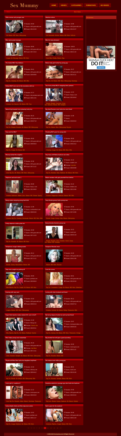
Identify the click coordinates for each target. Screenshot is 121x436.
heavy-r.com (73, 94)
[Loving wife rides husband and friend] (54, 295)
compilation (54, 287)
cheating (13, 81)
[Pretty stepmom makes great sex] (14, 227)
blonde (48, 103)
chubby (54, 58)
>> (60, 428)
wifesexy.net (33, 369)
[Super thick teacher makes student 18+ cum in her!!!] (14, 318)
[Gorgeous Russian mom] (54, 250)
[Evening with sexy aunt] (14, 295)
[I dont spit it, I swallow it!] (14, 386)
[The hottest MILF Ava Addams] (14, 66)
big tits (8, 81)
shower (35, 195)
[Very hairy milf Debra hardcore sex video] (54, 158)
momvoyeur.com (74, 347)
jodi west (34, 348)
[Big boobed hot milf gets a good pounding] (54, 341)
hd (7, 35)
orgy (63, 58)
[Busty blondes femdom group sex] (54, 226)
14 (57, 428)
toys (30, 104)
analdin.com (73, 162)
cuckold (54, 310)
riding (65, 310)
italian (21, 401)
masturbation (19, 264)
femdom (62, 240)
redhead (28, 333)
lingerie (8, 310)
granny (57, 218)
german (53, 333)
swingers (63, 104)
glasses (16, 104)
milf (14, 35)
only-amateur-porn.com (36, 95)
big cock (48, 401)
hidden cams (21, 195)
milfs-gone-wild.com (35, 26)
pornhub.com (33, 278)
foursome (58, 103)
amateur (8, 104)
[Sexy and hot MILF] (14, 135)
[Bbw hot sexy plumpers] (54, 43)
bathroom (14, 195)
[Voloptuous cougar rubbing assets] (14, 250)
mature (10, 35)
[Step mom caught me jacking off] (14, 273)
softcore (73, 35)
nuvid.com (73, 232)
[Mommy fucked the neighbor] (14, 158)
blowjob (53, 103)
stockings (74, 81)
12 (51, 428)
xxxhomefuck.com (35, 209)
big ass (11, 287)
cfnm (57, 240)
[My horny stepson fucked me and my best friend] (54, 318)
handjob (18, 355)
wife (27, 81)
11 (47, 428)
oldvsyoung (22, 35)
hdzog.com (33, 323)
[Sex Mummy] (23, 9)
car (12, 104)
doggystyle (55, 195)
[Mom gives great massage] (14, 43)
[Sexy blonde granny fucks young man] (54, 203)
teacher (34, 333)
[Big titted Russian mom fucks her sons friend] (54, 112)
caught (21, 287)
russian (69, 127)
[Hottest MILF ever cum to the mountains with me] (14, 89)
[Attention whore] (54, 21)
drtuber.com (73, 186)
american (48, 424)
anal (47, 58)
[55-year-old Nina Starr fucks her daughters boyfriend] (14, 364)
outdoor (76, 401)
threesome (71, 310)
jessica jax (34, 325)
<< (28, 428)
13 (54, 428)
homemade (25, 218)
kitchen (57, 35)
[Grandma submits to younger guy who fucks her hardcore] (54, 386)
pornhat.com (33, 415)
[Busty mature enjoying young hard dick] (14, 203)
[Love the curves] (54, 273)
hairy (58, 172)
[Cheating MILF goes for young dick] (54, 135)
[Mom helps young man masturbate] (14, 341)
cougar (8, 58)
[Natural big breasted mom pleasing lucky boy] (14, 112)
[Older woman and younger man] (14, 21)
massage (15, 58)
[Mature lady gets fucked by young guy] (54, 66)
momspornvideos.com (76, 324)
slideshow (79, 287)
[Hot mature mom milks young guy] (54, 364)
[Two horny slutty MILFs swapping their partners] (54, 89)
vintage (78, 333)
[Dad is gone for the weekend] (54, 409)
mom (17, 35)
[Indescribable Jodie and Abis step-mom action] (14, 409)
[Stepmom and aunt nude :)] (14, 181)
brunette (18, 127)
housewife (51, 35)
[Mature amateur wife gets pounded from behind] (54, 181)
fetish (67, 240)
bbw (50, 58)
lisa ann (73, 165)
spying (40, 195)
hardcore (50, 104)
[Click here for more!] (101, 69)
